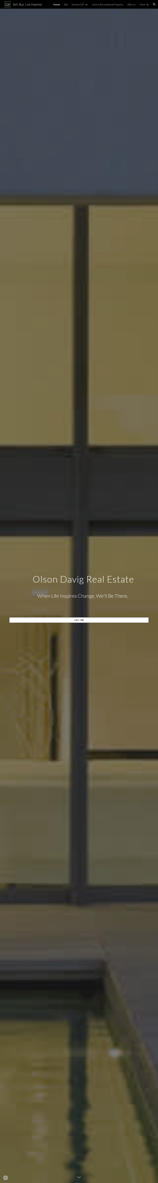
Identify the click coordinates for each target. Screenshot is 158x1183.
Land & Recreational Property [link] (107, 4)
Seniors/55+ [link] (78, 4)
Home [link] (56, 4)
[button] (154, 4)
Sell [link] (66, 4)
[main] (79, 593)
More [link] (142, 4)
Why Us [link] (131, 4)
